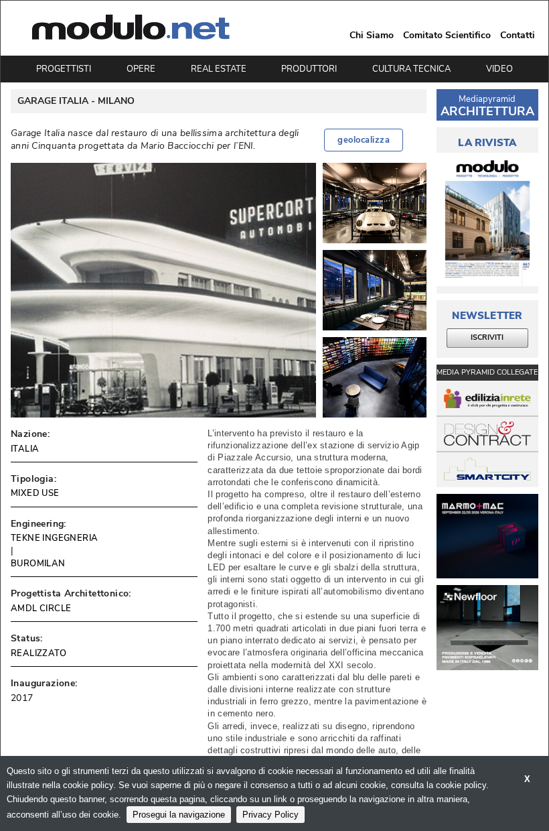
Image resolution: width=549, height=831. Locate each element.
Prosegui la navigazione (179, 815)
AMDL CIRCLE (41, 608)
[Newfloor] (487, 627)
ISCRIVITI (487, 337)
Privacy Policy (270, 815)
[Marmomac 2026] (487, 536)
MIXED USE (35, 493)
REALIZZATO (38, 653)
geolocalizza (363, 140)
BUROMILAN (38, 564)
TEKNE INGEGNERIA (54, 538)
